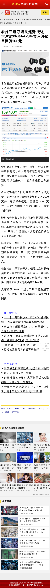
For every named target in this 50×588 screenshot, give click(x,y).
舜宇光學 (15, 412)
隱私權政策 (39, 583)
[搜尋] (46, 6)
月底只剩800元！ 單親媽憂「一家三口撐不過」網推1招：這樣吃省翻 (42, 487)
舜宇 (11, 409)
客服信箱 (13, 583)
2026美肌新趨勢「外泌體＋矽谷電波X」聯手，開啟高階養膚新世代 (8, 466)
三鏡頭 (42, 409)
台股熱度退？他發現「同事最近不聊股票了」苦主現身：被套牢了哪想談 (42, 466)
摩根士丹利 (32, 409)
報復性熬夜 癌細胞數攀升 (25, 486)
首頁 (2, 19)
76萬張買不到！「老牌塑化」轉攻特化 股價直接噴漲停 (25, 446)
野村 (17, 409)
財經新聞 (9, 19)
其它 (17, 19)
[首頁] (25, 4)
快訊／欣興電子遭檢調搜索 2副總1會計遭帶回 (25, 466)
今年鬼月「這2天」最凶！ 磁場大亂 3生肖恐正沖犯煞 (8, 446)
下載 (45, 12)
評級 (7, 412)
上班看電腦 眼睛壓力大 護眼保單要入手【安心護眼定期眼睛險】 (8, 487)
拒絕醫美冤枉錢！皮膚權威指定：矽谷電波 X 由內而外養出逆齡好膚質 (42, 446)
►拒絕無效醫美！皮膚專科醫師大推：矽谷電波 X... (21, 350)
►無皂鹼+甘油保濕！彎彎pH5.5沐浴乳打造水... (20, 345)
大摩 (23, 409)
